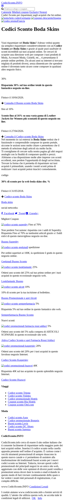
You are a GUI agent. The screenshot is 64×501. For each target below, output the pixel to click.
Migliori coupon (20, 12)
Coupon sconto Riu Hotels (21, 401)
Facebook (8, 213)
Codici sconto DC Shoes (20, 426)
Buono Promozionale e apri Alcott (19, 298)
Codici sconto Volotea (19, 395)
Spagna (57, 18)
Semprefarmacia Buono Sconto (17, 314)
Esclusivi (34, 12)
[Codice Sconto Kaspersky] (18, 345)
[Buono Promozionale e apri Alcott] (12, 286)
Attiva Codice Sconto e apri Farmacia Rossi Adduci (28, 340)
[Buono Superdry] (14, 224)
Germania (25, 18)
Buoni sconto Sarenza (19, 429)
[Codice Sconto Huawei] (17, 365)
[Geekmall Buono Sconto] (14, 247)
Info (40, 498)
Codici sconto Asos (18, 417)
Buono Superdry (10, 241)
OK (34, 498)
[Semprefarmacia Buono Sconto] (18, 303)
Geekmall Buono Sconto (14, 261)
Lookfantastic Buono (12, 281)
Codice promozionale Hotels (22, 398)
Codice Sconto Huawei (13, 379)
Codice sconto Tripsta (19, 392)
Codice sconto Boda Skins (18, 196)
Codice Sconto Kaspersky (14, 360)
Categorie (6, 12)
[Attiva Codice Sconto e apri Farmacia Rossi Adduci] (24, 326)
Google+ (33, 213)
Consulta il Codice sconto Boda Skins (24, 136)
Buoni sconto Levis (18, 423)
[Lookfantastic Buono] (16, 267)
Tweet (21, 213)
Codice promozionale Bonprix (23, 420)
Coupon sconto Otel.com (21, 404)
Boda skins (7, 202)
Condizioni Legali (38, 486)
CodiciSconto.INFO (11, 2)
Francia (21, 21)
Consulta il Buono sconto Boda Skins (23, 103)
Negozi (43, 12)
